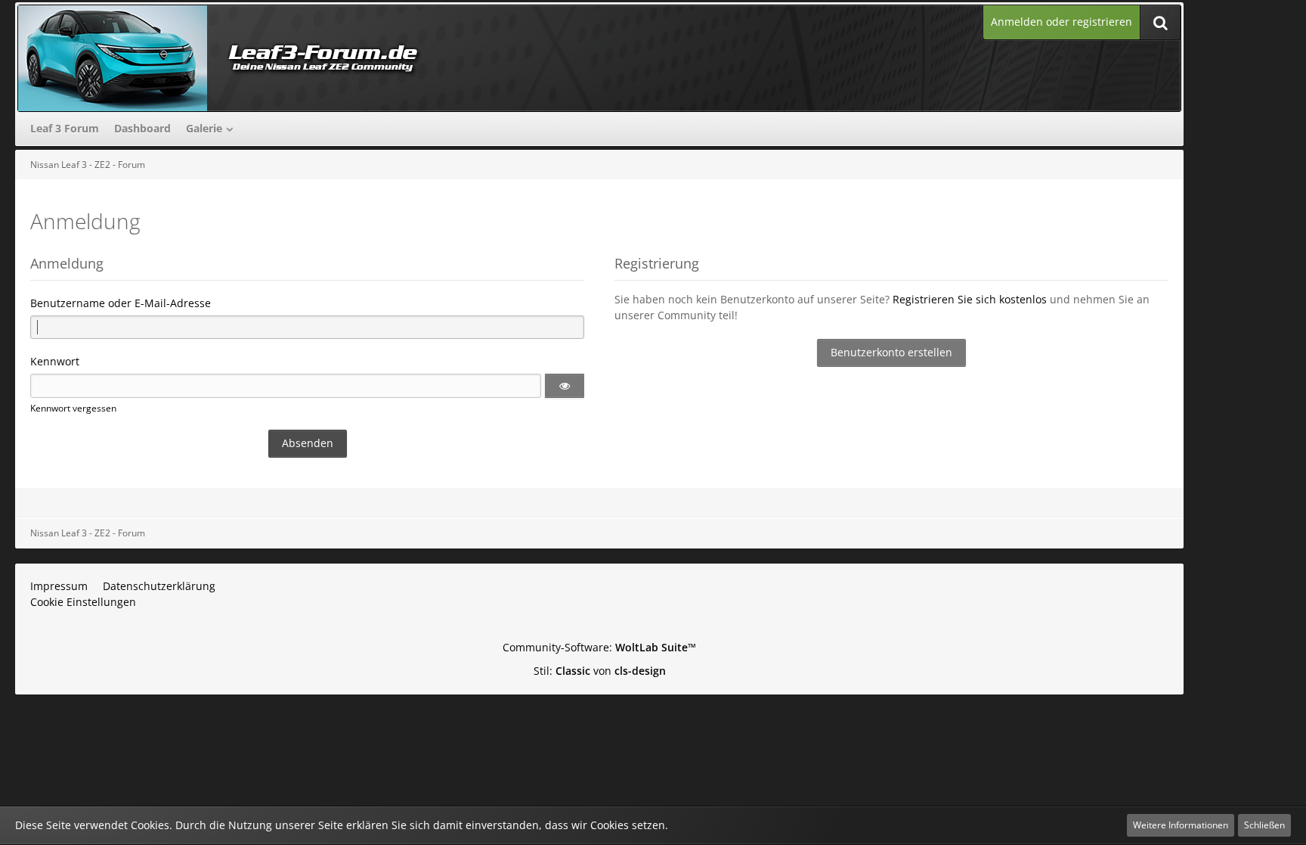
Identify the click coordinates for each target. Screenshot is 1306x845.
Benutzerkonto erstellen (891, 352)
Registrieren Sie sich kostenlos (970, 299)
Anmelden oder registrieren (1061, 21)
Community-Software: (599, 647)
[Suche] (1160, 22)
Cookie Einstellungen (83, 602)
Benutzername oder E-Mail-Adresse (120, 303)
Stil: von (600, 670)
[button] (564, 386)
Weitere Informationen (1180, 825)
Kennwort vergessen (73, 408)
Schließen (1264, 825)
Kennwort (54, 361)
